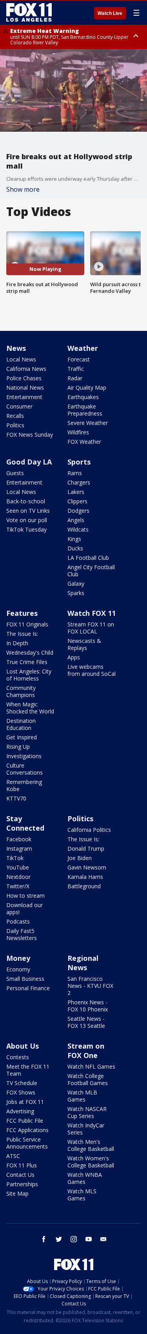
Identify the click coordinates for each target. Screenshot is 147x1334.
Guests (15, 473)
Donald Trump (85, 848)
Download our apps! (24, 908)
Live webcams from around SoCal (91, 670)
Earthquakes (83, 397)
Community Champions (21, 691)
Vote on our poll (26, 520)
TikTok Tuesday (26, 529)
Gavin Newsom (86, 867)
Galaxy (75, 583)
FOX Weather (84, 441)
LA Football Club (88, 557)
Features (22, 613)
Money (18, 958)
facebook (44, 1239)
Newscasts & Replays (84, 644)
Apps (73, 657)
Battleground (84, 886)
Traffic (75, 368)
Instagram (19, 848)
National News (25, 387)
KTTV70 (16, 798)
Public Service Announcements (27, 1143)
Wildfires (78, 432)
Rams (74, 473)
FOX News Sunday (29, 434)
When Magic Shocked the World (30, 708)
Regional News (82, 962)
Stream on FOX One (85, 1050)
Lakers (75, 491)
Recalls (15, 415)
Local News (21, 359)
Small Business (25, 978)
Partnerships (22, 1184)
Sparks (75, 593)
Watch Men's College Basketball (90, 1145)
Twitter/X (17, 886)
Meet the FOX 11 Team (27, 1070)
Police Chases (24, 378)
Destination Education (21, 724)
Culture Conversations (24, 769)
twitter (59, 1239)
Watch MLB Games (82, 1096)
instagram (73, 1239)
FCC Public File (24, 1120)
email (103, 1239)
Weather (82, 348)
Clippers (77, 501)
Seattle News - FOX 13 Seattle (86, 1022)
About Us (22, 1046)
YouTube (17, 867)
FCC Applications (27, 1130)
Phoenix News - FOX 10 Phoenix (87, 1005)
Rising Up (18, 746)
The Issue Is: (22, 633)
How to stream (25, 895)
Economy (18, 969)
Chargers (78, 482)
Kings (74, 539)
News (16, 348)
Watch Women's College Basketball (90, 1161)
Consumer (19, 406)
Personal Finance (28, 988)
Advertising (20, 1111)
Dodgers (78, 510)
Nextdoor (18, 876)
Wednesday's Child (29, 652)
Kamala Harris (85, 876)
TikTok (15, 858)
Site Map (17, 1193)
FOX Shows (20, 1092)
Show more (23, 189)
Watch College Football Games (87, 1079)
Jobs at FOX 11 (25, 1101)
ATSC (13, 1156)
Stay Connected (25, 823)
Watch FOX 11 (91, 613)
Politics (15, 425)
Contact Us (20, 1174)
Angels (75, 520)
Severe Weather (87, 423)
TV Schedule (21, 1083)
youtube (88, 1239)
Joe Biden (79, 858)
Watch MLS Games (81, 1194)
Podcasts (18, 921)
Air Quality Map (86, 387)
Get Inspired (21, 737)
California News (26, 368)
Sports (79, 461)
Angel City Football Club (91, 570)
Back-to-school (25, 501)
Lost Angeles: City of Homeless (28, 675)
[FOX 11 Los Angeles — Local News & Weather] (29, 12)
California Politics (89, 829)
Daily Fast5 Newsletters (21, 934)
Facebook (18, 839)
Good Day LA (29, 461)
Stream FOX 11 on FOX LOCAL (90, 628)
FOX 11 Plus (21, 1165)
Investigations (24, 756)
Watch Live (110, 13)
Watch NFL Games (91, 1066)
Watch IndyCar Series (85, 1129)
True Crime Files (26, 662)
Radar (74, 378)
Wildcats (78, 529)
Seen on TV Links (28, 510)
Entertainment (24, 397)
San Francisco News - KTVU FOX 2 (90, 985)
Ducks (75, 548)
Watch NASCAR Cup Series (87, 1112)
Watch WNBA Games (84, 1178)
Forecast (78, 359)
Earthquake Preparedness (84, 410)
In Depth (17, 643)
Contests (17, 1057)
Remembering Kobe (24, 785)
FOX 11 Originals (27, 624)
